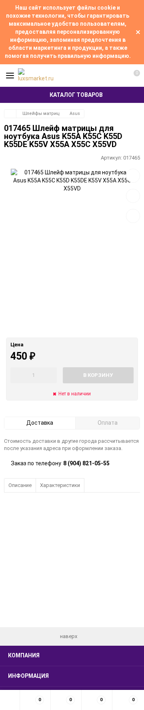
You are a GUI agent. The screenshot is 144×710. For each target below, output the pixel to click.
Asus (75, 113)
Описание (20, 485)
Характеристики (60, 485)
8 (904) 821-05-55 (86, 463)
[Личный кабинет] (118, 75)
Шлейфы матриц (41, 113)
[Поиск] (104, 75)
